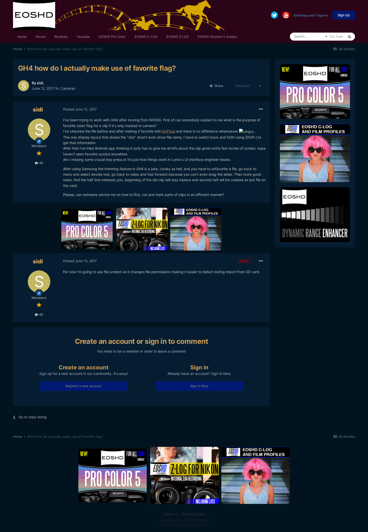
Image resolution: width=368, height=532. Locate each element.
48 (40, 163)
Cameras (68, 88)
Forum (41, 37)
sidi (40, 83)
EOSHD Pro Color (112, 37)
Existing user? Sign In (311, 15)
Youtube (83, 37)
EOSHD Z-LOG (177, 37)
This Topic (336, 36)
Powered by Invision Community (184, 524)
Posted (80, 109)
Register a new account (83, 386)
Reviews (61, 37)
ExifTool (168, 131)
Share (217, 86)
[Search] (349, 37)
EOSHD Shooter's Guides (217, 37)
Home (22, 37)
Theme (169, 514)
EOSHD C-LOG (146, 37)
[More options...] (261, 109)
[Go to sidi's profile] (23, 85)
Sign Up (344, 15)
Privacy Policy (193, 514)
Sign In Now (199, 386)
